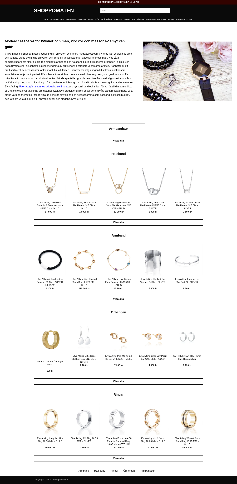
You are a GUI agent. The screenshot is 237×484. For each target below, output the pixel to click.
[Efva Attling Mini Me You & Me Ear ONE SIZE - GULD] (118, 336)
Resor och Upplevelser (180, 19)
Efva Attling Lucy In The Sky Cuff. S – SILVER (187, 280)
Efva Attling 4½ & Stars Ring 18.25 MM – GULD (153, 440)
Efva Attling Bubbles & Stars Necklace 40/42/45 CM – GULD (118, 205)
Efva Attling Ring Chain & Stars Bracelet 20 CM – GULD (84, 282)
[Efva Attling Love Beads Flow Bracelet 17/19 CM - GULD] (118, 259)
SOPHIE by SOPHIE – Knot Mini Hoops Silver (187, 357)
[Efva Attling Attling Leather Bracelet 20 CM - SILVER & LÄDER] (49, 259)
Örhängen (129, 470)
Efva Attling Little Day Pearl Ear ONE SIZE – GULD (153, 357)
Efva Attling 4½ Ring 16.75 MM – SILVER (84, 440)
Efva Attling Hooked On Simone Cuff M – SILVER (153, 280)
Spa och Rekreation (155, 19)
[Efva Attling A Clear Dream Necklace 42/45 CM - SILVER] (187, 183)
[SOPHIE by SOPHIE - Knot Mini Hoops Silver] (187, 336)
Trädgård (106, 19)
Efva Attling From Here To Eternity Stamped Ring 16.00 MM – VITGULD (118, 441)
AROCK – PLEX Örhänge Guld (50, 363)
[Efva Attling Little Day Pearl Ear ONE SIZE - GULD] (152, 336)
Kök (97, 19)
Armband (84, 470)
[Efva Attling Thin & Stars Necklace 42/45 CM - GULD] (84, 183)
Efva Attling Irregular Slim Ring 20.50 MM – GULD (50, 440)
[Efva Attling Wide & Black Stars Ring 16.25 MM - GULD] (187, 419)
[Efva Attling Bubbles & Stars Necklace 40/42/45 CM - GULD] (118, 183)
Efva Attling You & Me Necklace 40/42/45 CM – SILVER (152, 205)
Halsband (99, 470)
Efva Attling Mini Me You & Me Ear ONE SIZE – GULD (118, 357)
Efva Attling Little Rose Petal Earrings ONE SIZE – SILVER (84, 359)
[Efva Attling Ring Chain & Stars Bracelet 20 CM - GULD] (84, 259)
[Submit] (172, 10)
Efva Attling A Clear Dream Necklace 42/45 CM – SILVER (187, 205)
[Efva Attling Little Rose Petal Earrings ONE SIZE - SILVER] (84, 336)
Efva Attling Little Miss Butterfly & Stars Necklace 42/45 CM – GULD (50, 205)
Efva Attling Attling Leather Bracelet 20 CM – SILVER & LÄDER (50, 282)
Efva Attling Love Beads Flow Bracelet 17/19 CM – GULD (118, 282)
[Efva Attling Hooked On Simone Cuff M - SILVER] (152, 259)
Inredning (71, 19)
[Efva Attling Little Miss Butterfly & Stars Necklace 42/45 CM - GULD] (49, 183)
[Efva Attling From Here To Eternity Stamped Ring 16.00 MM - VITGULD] (118, 419)
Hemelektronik (86, 19)
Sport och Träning (134, 19)
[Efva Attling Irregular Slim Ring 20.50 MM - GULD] (49, 419)
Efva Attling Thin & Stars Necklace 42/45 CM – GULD (84, 205)
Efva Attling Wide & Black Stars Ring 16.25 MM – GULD (187, 441)
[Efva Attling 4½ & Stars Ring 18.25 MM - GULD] (152, 419)
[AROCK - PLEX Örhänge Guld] (49, 339)
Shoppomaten (54, 10)
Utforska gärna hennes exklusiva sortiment (43, 86)
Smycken (117, 19)
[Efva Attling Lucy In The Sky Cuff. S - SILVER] (187, 259)
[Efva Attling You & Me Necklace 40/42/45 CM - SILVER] (152, 183)
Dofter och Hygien (54, 19)
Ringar (114, 470)
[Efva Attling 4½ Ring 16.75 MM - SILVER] (84, 419)
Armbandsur (148, 470)
